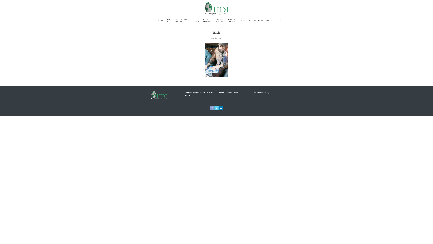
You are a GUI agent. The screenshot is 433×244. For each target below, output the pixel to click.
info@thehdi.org (263, 93)
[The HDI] (216, 8)
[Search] (280, 20)
